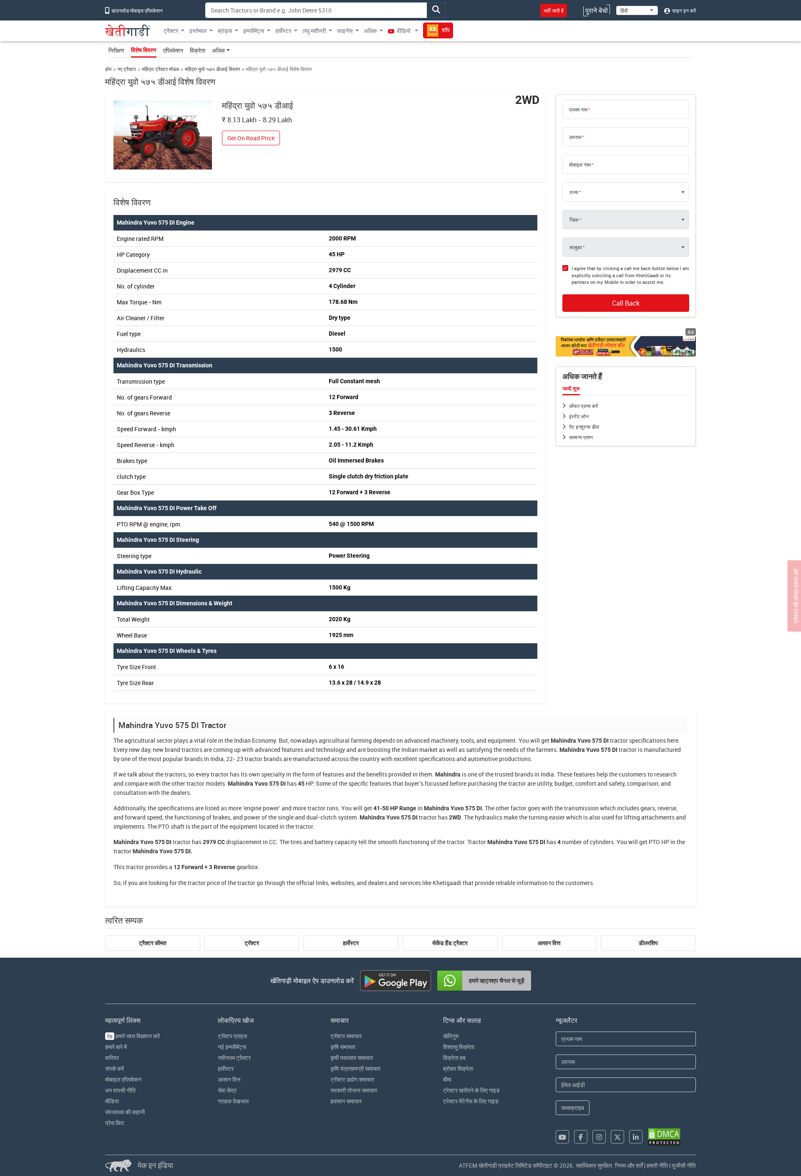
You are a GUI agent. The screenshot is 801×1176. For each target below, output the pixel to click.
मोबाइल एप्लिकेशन (123, 1079)
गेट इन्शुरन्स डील (584, 426)
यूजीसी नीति (684, 1165)
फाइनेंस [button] (345, 31)
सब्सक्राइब (572, 1108)
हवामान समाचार (346, 1101)
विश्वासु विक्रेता (458, 1047)
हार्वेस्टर (351, 943)
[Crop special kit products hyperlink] (626, 346)
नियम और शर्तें (629, 1165)
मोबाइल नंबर (580, 164)
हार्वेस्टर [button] (283, 31)
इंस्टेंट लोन (579, 416)
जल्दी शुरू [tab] (571, 389)
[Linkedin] (635, 1136)
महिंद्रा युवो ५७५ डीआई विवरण (212, 69)
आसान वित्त (549, 943)
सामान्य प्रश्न (581, 437)
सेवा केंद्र (227, 1090)
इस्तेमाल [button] (198, 31)
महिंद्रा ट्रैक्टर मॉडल (160, 69)
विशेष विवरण (143, 50)
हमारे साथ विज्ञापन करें (133, 1036)
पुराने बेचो (596, 10)
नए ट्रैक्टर (126, 69)
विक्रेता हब (454, 1058)
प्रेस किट (114, 1123)
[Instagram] (599, 1136)
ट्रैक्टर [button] (171, 31)
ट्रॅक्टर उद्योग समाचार (352, 1079)
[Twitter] (617, 1136)
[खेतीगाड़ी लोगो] (128, 31)
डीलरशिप (648, 943)
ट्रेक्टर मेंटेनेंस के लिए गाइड (471, 1101)
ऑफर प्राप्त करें (583, 405)
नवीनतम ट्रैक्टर (234, 1058)
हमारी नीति (657, 1165)
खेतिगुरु (451, 1036)
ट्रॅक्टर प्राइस (232, 1036)
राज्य (573, 192)
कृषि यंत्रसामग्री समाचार (355, 1068)
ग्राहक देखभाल (233, 1101)
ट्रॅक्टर (251, 943)
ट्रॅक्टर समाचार (346, 1036)
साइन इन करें (683, 10)
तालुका (575, 247)
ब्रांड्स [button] (225, 31)
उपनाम (575, 136)
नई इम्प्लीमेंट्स (232, 1047)
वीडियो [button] (403, 31)
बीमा (447, 1079)
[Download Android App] (395, 980)
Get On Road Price (251, 138)
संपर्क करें (114, 1068)
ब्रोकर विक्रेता (458, 1068)
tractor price (204, 883)
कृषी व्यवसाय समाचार (351, 1058)
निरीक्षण (116, 50)
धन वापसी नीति (120, 1090)
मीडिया (112, 1101)
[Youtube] (562, 1136)
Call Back (626, 303)
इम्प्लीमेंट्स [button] (253, 31)
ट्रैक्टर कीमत (152, 943)
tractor (619, 740)
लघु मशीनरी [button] (314, 31)
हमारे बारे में (116, 1047)
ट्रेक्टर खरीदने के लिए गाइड (471, 1090)
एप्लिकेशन (173, 50)
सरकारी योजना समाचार (353, 1090)
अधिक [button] (370, 31)
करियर (112, 1058)
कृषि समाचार (342, 1047)
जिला (574, 219)
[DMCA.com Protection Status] (664, 1137)
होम (108, 69)
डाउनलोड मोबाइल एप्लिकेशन (136, 10)
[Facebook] (580, 1136)
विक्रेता (197, 50)
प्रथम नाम (578, 109)
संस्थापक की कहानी (125, 1112)
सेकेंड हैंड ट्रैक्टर (450, 943)
